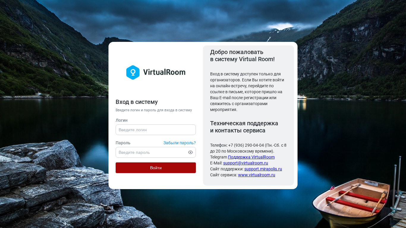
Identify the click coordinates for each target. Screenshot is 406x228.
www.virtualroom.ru (256, 174)
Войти (156, 167)
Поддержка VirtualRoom (251, 157)
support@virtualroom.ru (245, 163)
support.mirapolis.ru (263, 169)
